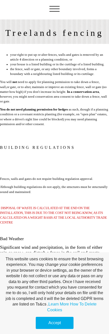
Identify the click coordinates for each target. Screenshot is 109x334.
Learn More (58, 304)
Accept (54, 323)
